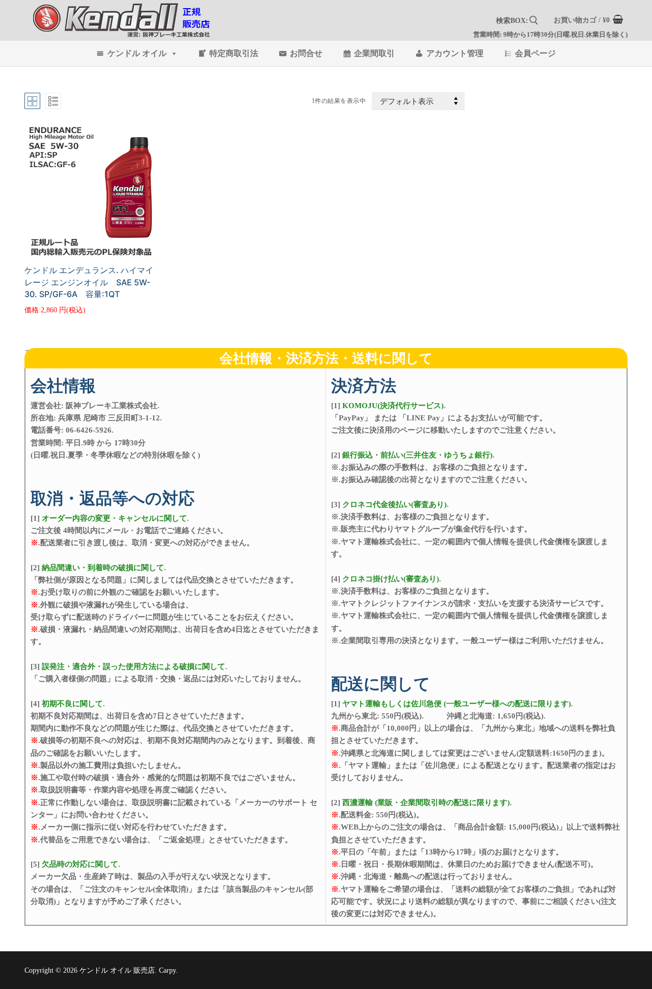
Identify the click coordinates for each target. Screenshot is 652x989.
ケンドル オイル (137, 53)
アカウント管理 (454, 53)
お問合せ (306, 53)
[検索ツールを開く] (533, 20)
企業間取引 (374, 53)
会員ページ (535, 53)
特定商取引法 (233, 53)
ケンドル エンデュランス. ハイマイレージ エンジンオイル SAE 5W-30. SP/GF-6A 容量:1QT (88, 282)
